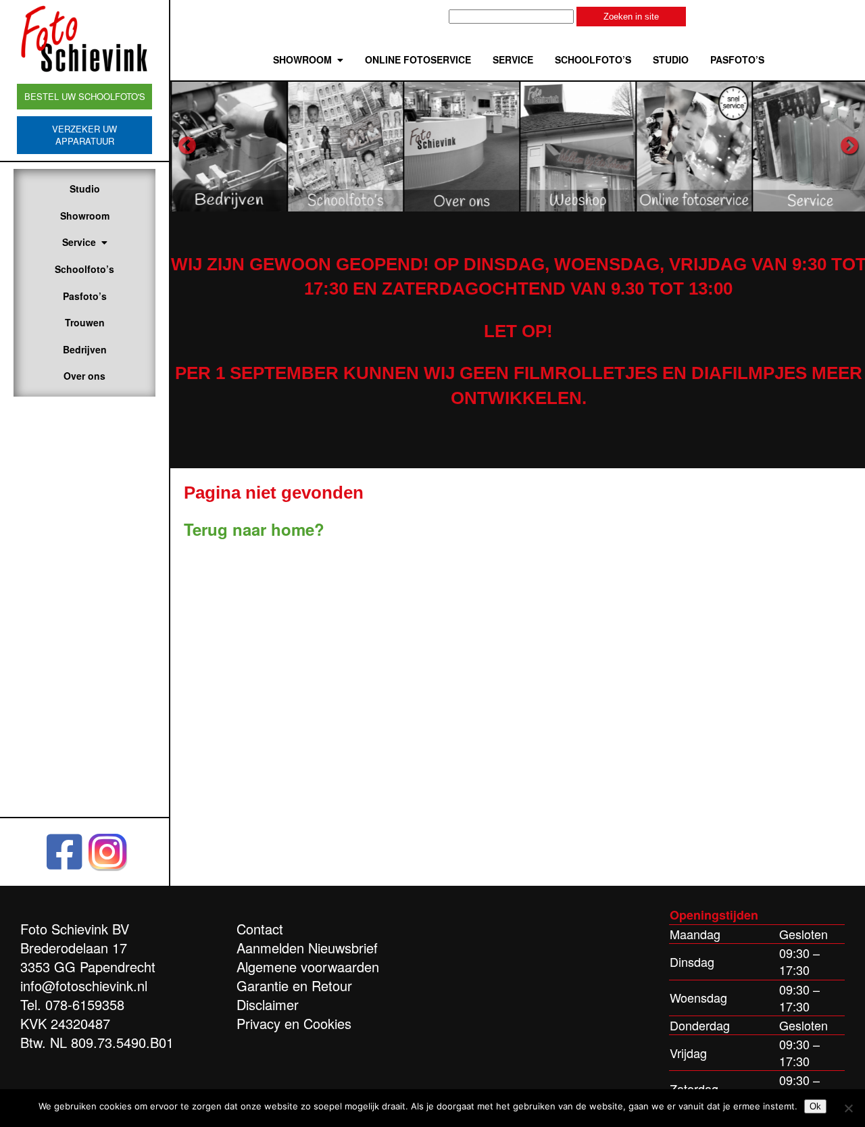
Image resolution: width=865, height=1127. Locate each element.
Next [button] (849, 146)
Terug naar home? (254, 529)
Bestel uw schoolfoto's (84, 96)
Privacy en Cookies (294, 1023)
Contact (260, 928)
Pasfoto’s (85, 296)
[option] (228, 145)
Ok (815, 1106)
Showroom (84, 215)
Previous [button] (187, 146)
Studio (85, 188)
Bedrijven (85, 349)
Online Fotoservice (418, 59)
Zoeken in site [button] (631, 16)
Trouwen (85, 322)
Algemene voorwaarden (308, 966)
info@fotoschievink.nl (83, 985)
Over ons (84, 375)
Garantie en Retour (294, 985)
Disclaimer (268, 1004)
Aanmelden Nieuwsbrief (307, 947)
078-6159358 (84, 1004)
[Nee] (848, 1108)
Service (79, 242)
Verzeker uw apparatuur (84, 134)
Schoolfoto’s (84, 269)
